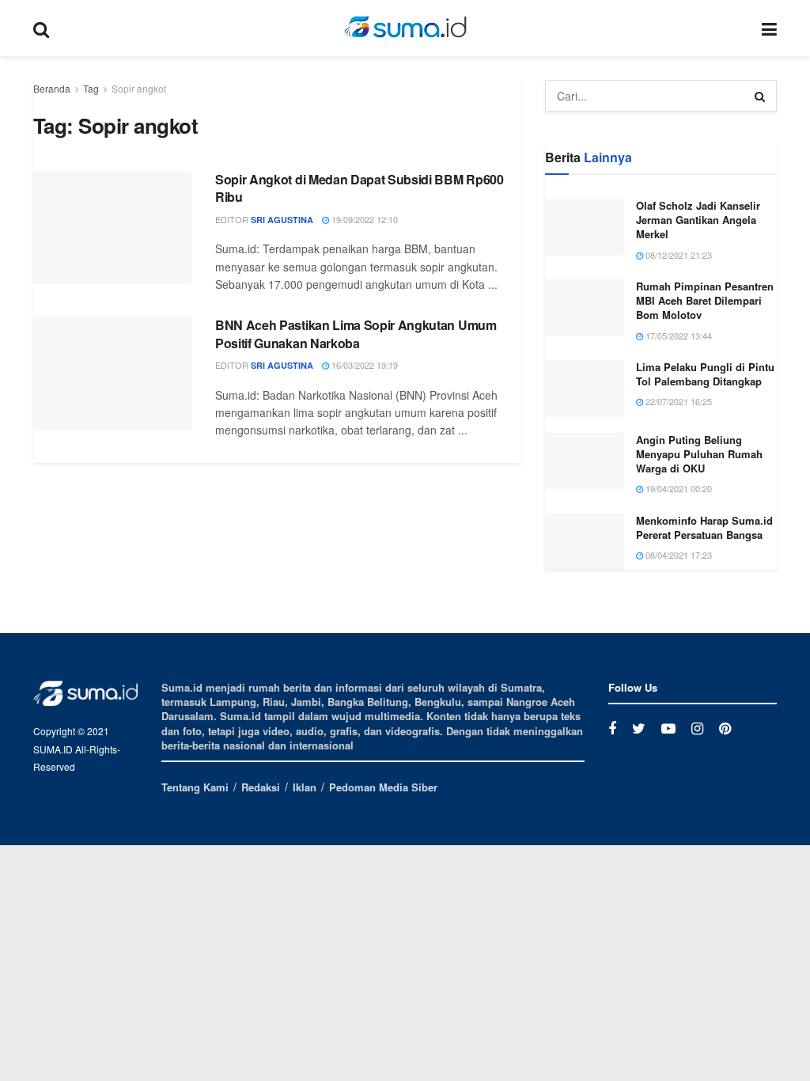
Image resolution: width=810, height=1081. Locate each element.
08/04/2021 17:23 (677, 554)
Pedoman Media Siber (383, 787)
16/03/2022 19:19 (363, 364)
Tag (91, 88)
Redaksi (260, 787)
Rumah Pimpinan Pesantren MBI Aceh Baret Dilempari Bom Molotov (705, 300)
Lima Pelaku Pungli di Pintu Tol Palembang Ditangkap (705, 374)
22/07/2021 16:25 (677, 401)
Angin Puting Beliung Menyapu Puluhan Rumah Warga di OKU (699, 454)
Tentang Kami (195, 787)
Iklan (304, 787)
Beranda (51, 88)
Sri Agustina (282, 220)
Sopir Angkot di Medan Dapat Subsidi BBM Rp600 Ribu (359, 188)
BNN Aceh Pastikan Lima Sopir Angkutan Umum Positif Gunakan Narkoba (356, 333)
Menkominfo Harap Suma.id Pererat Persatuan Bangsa (704, 527)
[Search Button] (761, 96)
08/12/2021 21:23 (677, 254)
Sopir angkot (139, 88)
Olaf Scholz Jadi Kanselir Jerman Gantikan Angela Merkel (698, 219)
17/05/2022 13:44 (677, 335)
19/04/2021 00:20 (677, 488)
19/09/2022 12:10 (363, 219)
